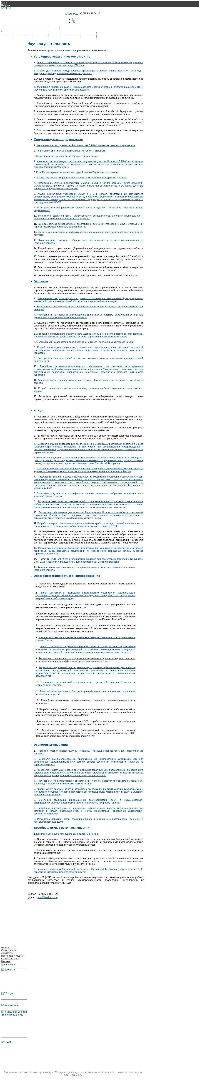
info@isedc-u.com (48, 897)
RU (73, 19)
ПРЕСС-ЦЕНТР (71, 35)
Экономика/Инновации (51, 744)
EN (73, 22)
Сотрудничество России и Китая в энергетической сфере (67, 156)
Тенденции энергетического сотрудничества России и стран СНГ (71, 150)
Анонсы (5, 947)
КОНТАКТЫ (89, 35)
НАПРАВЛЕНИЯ (23, 35)
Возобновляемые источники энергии (61, 827)
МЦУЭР (7, 35)
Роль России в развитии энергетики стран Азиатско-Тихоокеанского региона (77, 172)
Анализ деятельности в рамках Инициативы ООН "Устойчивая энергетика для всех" (81, 177)
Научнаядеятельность (8, 962)
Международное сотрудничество (58, 139)
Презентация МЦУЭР (13, 955)
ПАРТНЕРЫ (41, 35)
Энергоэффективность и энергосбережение (67, 575)
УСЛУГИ (55, 35)
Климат (39, 410)
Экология (41, 281)
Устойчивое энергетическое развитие (62, 56)
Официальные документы (9, 951)
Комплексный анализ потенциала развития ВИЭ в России (67, 833)
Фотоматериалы (10, 958)
